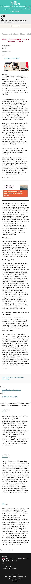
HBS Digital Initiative (8, 6)
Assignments (15, 26)
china (3, 377)
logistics (4, 379)
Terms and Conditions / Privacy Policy (15, 576)
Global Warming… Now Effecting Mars (11, 391)
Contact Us (15, 581)
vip (8, 379)
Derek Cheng (7, 45)
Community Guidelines (15, 579)
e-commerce (20, 377)
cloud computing (11, 377)
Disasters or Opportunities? (11, 58)
